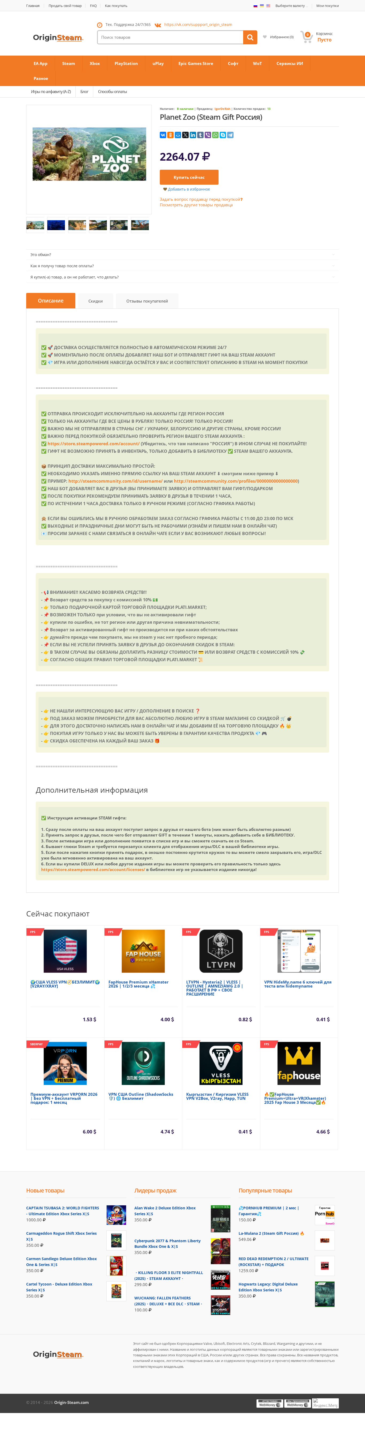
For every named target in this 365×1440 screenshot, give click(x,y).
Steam (68, 63)
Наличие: (167, 108)
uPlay (158, 63)
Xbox (95, 63)
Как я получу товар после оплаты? (62, 265)
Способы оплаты (112, 91)
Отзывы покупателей (147, 301)
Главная (33, 6)
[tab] (50, 301)
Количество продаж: (250, 108)
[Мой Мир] (178, 135)
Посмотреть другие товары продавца (196, 204)
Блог (84, 91)
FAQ (93, 6)
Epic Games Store (195, 63)
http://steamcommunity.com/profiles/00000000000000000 (236, 481)
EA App (41, 63)
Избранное (281, 36)
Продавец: (205, 108)
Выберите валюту (290, 6)
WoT (257, 63)
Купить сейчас (189, 177)
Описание (51, 300)
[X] (185, 135)
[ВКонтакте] (163, 135)
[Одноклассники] (170, 135)
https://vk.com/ (198, 24)
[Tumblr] (200, 135)
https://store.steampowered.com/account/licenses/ (93, 869)
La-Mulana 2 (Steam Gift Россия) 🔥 (271, 1233)
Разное (41, 78)
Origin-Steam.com (71, 1402)
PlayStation (126, 63)
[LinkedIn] (193, 135)
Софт (233, 63)
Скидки (95, 301)
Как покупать (116, 6)
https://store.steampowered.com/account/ (94, 444)
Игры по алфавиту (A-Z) (51, 91)
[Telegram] (230, 135)
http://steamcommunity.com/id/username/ (115, 481)
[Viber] (208, 135)
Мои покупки (327, 6)
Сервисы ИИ (290, 63)
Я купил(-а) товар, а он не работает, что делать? (74, 277)
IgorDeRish (222, 109)
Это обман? (40, 254)
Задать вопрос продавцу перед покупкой (200, 199)
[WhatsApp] (215, 135)
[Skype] (223, 135)
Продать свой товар (65, 6)
